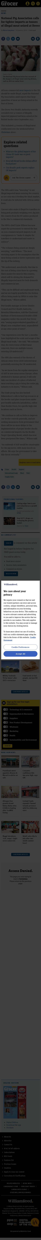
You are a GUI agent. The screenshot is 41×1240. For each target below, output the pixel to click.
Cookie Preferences (20, 647)
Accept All (20, 653)
